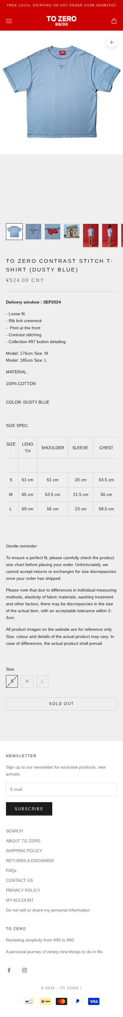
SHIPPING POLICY (24, 850)
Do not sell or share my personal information (48, 910)
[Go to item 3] (52, 231)
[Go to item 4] (71, 231)
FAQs (11, 870)
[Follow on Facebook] (9, 970)
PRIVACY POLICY (23, 890)
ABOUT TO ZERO (23, 840)
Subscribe (29, 809)
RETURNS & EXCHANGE (30, 860)
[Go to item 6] (110, 235)
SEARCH (14, 831)
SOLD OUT (61, 703)
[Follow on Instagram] (24, 970)
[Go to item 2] (33, 231)
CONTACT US (19, 880)
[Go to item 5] (90, 235)
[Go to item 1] (14, 231)
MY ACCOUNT (20, 900)
